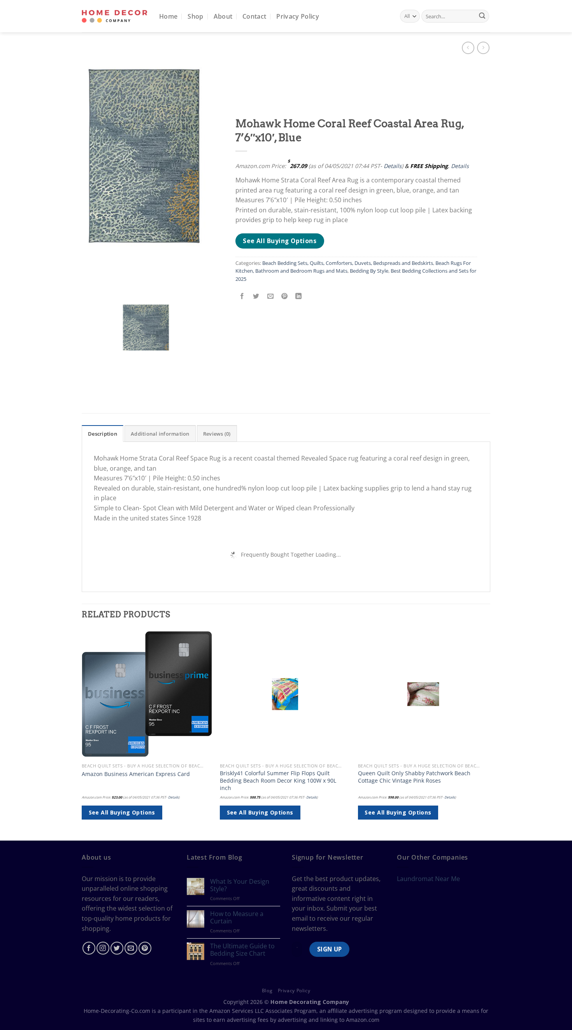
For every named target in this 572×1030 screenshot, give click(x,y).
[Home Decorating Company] (114, 16)
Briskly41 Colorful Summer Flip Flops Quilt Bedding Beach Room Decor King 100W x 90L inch (278, 780)
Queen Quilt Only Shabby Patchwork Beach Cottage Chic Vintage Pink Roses (414, 777)
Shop (195, 16)
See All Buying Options (279, 240)
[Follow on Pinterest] (145, 948)
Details (393, 166)
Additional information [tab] (160, 433)
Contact (254, 16)
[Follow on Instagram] (103, 948)
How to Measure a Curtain (236, 917)
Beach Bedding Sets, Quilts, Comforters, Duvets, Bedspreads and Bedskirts (347, 262)
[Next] (488, 734)
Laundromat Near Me (428, 878)
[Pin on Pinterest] (284, 296)
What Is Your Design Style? (239, 885)
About (223, 16)
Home (168, 16)
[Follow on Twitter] (117, 948)
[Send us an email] (131, 948)
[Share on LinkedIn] (298, 296)
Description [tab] (102, 433)
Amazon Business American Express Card (136, 774)
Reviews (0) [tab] (217, 433)
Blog (267, 990)
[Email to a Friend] (270, 296)
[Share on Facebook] (242, 296)
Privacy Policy (297, 16)
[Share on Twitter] (256, 296)
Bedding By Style (369, 270)
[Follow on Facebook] (88, 948)
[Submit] (482, 16)
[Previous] (82, 734)
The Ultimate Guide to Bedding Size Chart (242, 949)
